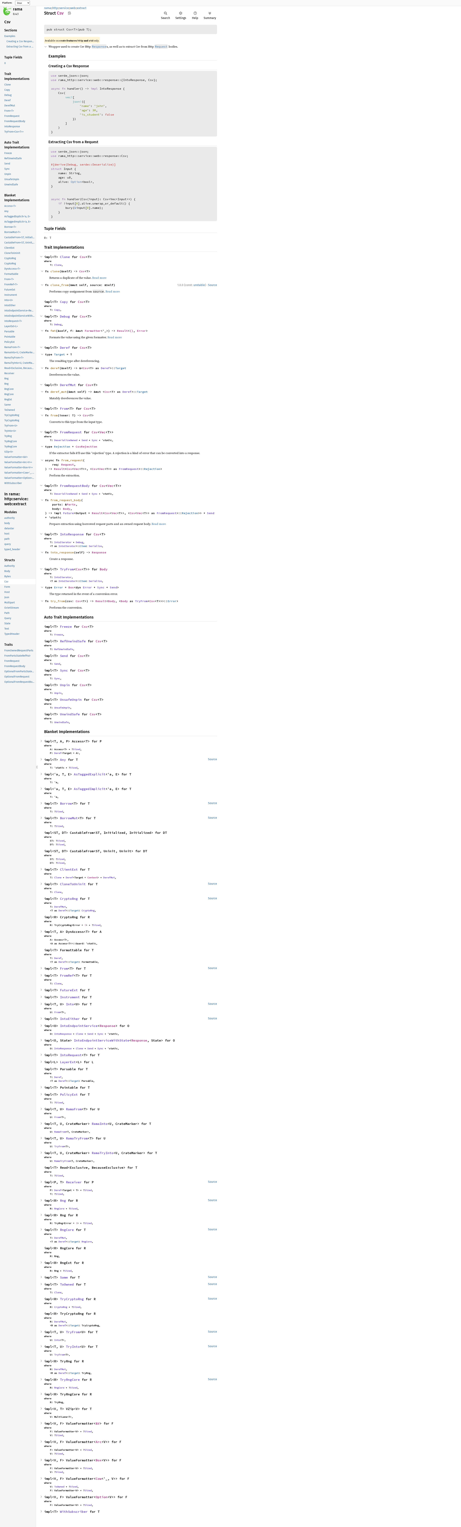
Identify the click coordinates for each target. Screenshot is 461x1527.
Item (83, 546)
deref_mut (58, 391)
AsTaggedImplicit (90, 789)
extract (81, 8)
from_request (72, 460)
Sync (94, 440)
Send (84, 440)
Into (70, 1004)
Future (68, 513)
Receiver (74, 1182)
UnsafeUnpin (71, 700)
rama (17, 9)
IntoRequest (71, 1055)
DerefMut (68, 385)
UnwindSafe (70, 714)
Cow (99, 1479)
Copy (64, 302)
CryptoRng (69, 899)
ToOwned (67, 1284)
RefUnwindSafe (73, 641)
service (64, 8)
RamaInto (100, 1124)
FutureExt (69, 990)
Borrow (66, 803)
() (131, 331)
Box (71, 587)
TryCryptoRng (72, 1299)
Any (63, 760)
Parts (71, 504)
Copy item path (69, 13)
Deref (65, 348)
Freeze (66, 626)
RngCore (59, 1208)
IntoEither (70, 1019)
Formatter (93, 331)
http (55, 8)
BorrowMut (69, 818)
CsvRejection (86, 446)
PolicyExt (69, 1094)
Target (59, 354)
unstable (199, 285)
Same (64, 1277)
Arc (99, 1442)
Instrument (70, 997)
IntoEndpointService (79, 1026)
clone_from (59, 285)
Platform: (7, 3)
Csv (83, 257)
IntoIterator (62, 542)
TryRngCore (70, 1380)
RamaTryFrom (77, 1138)
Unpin (65, 685)
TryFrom (67, 569)
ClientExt (69, 869)
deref (54, 368)
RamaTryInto (102, 1153)
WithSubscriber (74, 1512)
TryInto (73, 1347)
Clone (65, 257)
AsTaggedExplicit (90, 774)
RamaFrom (74, 1109)
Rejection (62, 446)
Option (102, 1497)
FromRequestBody (75, 486)
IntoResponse (72, 534)
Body (66, 509)
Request (67, 464)
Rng (63, 1200)
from (54, 415)
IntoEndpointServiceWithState (101, 1040)
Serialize (95, 546)
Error (141, 331)
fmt (53, 331)
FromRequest (71, 432)
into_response (62, 552)
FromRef (67, 975)
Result (122, 331)
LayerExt (68, 1062)
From (64, 408)
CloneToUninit (73, 884)
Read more (99, 278)
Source (212, 285)
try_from (57, 601)
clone (54, 271)
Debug (65, 316)
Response (99, 552)
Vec (103, 432)
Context (92, 877)
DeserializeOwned (65, 440)
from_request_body (65, 500)
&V (98, 1423)
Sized (76, 749)
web (73, 8)
